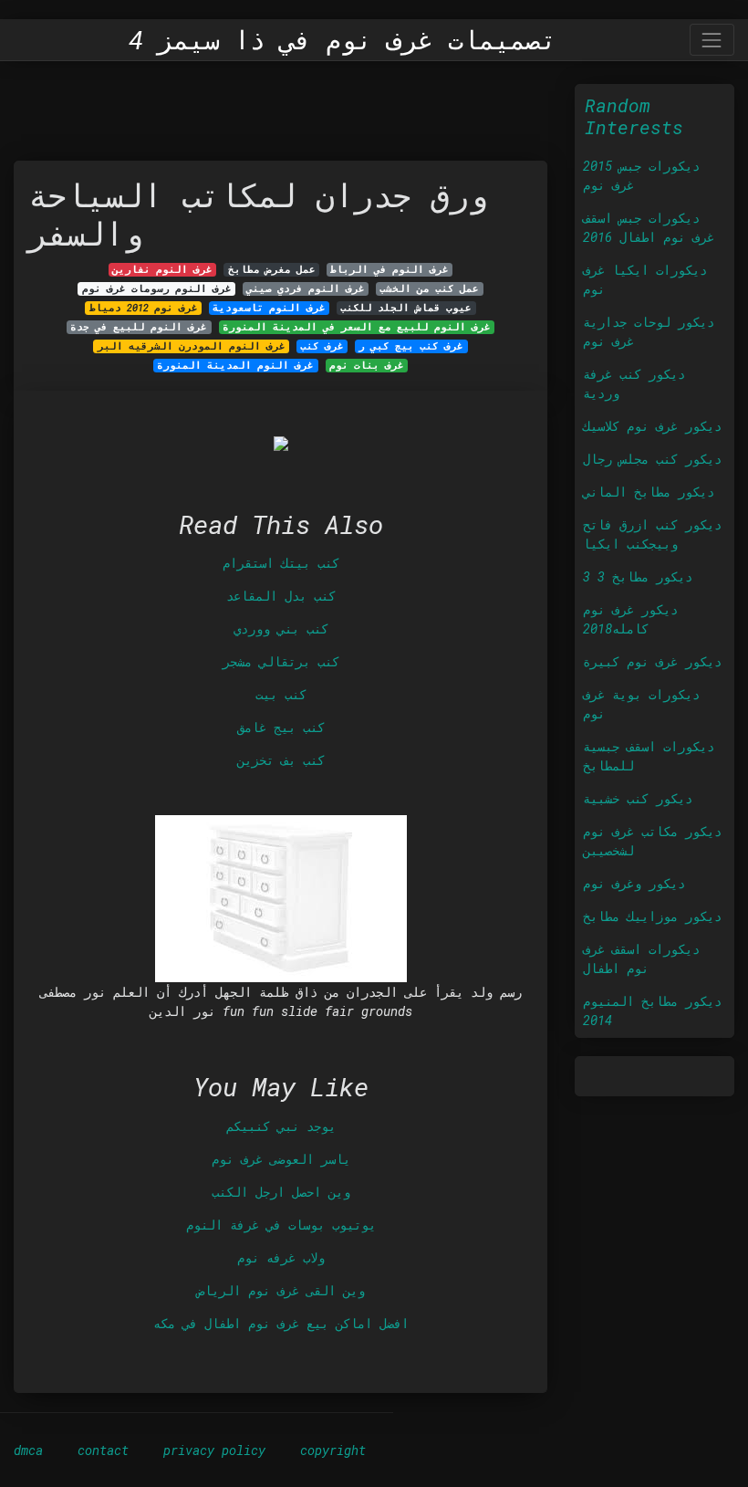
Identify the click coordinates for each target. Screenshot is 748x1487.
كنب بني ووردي (281, 628)
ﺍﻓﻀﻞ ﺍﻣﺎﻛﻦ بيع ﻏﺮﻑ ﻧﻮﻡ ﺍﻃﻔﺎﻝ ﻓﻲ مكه (281, 1323)
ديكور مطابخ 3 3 (637, 576)
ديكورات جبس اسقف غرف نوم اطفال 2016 (648, 227)
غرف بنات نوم (366, 365)
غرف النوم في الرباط (389, 269)
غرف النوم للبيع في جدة (138, 326)
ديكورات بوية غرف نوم (641, 704)
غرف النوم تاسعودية (269, 307)
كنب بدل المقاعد (281, 595)
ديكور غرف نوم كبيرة (652, 661)
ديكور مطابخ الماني (648, 491)
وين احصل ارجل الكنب (281, 1191)
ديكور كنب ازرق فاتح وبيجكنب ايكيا (652, 534)
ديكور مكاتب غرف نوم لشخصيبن (652, 840)
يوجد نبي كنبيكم (281, 1126)
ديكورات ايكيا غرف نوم (645, 279)
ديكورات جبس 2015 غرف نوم (641, 175)
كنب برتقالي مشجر (281, 661)
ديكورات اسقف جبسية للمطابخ (648, 756)
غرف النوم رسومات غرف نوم (157, 288)
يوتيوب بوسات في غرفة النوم (281, 1224)
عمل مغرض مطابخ (272, 269)
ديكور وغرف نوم (634, 883)
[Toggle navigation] (712, 40)
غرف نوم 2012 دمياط (143, 307)
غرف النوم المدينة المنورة (235, 365)
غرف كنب (322, 346)
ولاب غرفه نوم (281, 1257)
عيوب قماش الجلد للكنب (406, 307)
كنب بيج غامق (281, 727)
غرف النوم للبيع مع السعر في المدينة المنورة (357, 326)
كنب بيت (280, 694)
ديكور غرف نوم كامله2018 (630, 619)
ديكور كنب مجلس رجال (652, 458)
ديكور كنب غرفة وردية (634, 383)
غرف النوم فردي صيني (305, 288)
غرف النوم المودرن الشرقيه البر (192, 346)
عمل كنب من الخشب (429, 288)
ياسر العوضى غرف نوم (281, 1159)
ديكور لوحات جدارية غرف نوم (648, 331)
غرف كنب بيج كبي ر (410, 346)
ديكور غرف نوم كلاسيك (652, 426)
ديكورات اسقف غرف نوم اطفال (641, 958)
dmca (28, 1450)
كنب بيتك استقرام (281, 562)
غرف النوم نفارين (162, 269)
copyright (333, 1450)
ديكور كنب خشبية (637, 798)
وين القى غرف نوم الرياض (281, 1290)
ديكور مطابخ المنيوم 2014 (652, 1010)
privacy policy (214, 1450)
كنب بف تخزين (281, 760)
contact (103, 1450)
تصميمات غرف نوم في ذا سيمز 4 (342, 40)
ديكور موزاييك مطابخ (652, 916)
